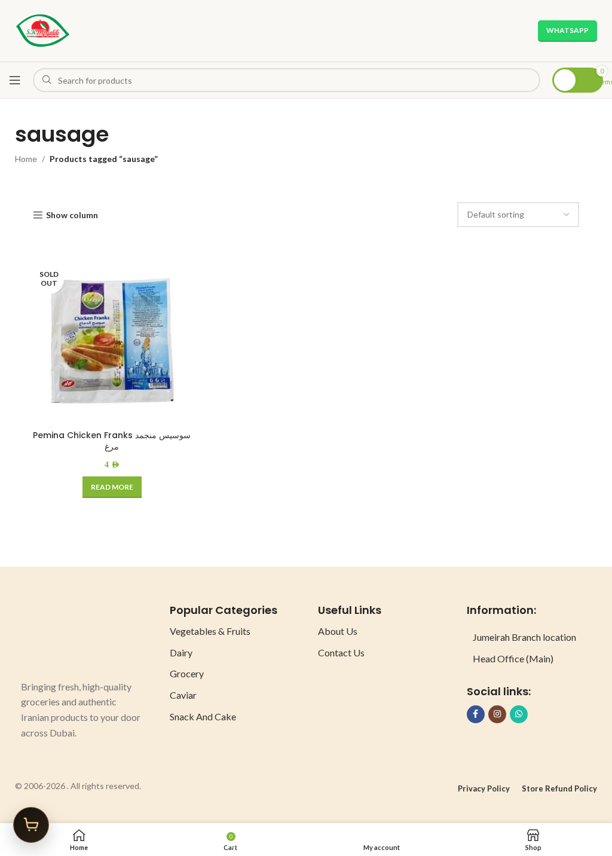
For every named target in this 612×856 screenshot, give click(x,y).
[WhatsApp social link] (519, 714)
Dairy (181, 652)
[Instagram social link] (497, 714)
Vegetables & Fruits (210, 631)
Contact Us (341, 652)
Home (26, 159)
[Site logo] (43, 30)
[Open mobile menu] (15, 80)
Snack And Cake (203, 716)
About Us (337, 631)
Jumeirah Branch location (524, 637)
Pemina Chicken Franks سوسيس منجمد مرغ (112, 441)
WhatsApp (567, 30)
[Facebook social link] (476, 714)
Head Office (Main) (513, 658)
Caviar (183, 695)
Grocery (187, 673)
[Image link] (66, 634)
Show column (72, 215)
